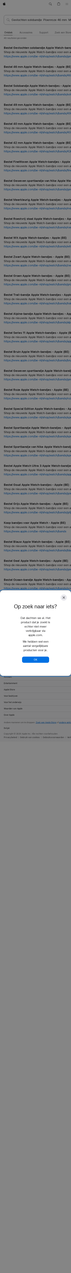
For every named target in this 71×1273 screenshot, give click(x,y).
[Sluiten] (64, 597)
